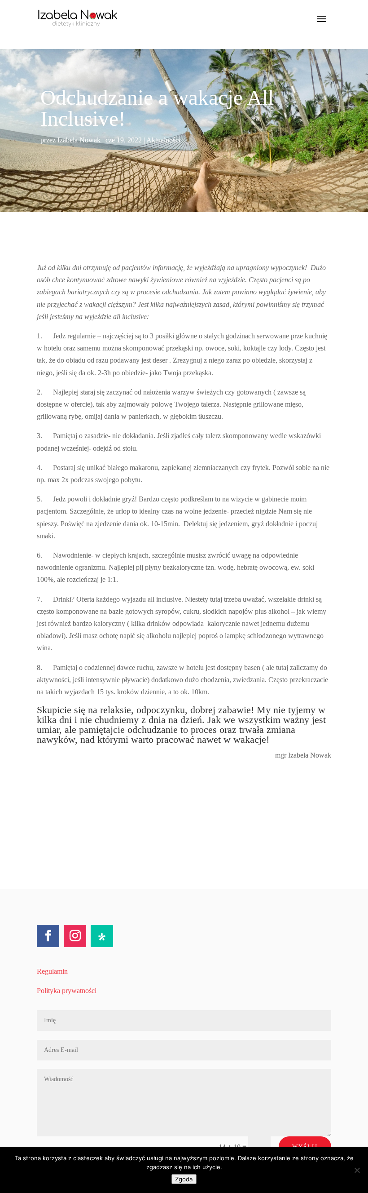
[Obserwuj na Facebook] (48, 936)
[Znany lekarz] (102, 936)
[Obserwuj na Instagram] (75, 936)
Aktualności (163, 140)
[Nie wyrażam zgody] (356, 1170)
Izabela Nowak (79, 140)
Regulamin (52, 971)
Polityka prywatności (66, 990)
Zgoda (184, 1179)
